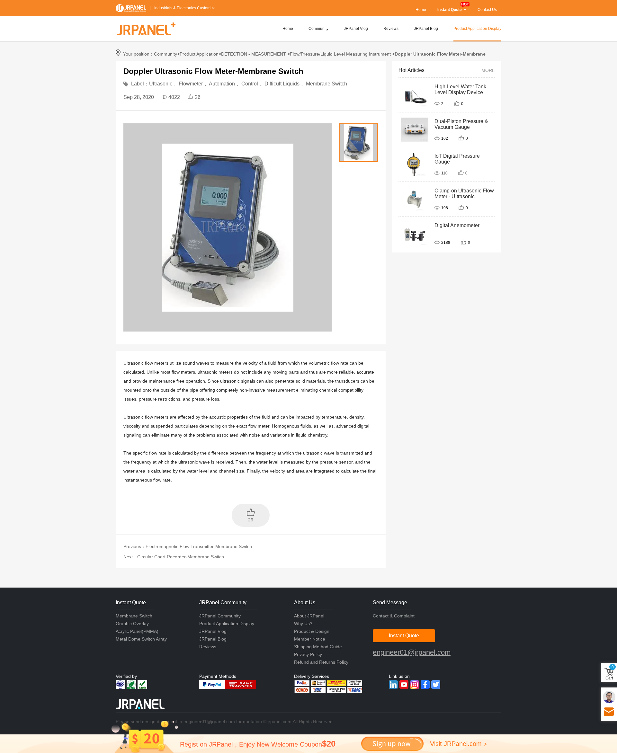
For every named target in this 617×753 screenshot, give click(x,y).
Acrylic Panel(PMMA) (137, 631)
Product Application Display (477, 28)
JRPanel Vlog (356, 28)
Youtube (403, 684)
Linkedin (393, 684)
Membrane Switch (134, 615)
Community (318, 28)
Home (421, 9)
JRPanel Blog (426, 28)
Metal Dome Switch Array (141, 639)
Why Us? (303, 623)
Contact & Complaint (394, 615)
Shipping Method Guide (318, 646)
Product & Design (311, 631)
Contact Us (487, 9)
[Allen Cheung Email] (609, 696)
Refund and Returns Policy (321, 662)
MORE (488, 70)
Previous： (187, 546)
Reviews (390, 28)
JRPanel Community (220, 615)
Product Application (199, 54)
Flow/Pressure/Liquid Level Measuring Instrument (340, 54)
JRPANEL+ (145, 28)
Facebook (425, 684)
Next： (173, 556)
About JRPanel (309, 615)
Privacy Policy (308, 654)
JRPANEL (131, 8)
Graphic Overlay (132, 623)
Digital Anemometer (456, 225)
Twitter (435, 684)
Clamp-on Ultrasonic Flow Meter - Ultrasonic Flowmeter (464, 196)
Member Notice (309, 639)
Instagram (414, 684)
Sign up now (392, 744)
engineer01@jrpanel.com (412, 652)
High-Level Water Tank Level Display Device (460, 89)
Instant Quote (449, 9)
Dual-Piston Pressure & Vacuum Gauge (461, 124)
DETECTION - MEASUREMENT (253, 54)
